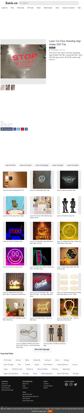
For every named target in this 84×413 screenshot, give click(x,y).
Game (36, 364)
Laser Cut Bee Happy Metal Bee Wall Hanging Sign (68, 268)
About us (25, 384)
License (46, 384)
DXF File (52, 48)
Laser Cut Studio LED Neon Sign (12, 241)
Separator (66, 369)
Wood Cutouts (48, 8)
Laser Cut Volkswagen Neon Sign (40, 190)
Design (66, 360)
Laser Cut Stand (72, 165)
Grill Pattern (48, 364)
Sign (2, 122)
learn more (42, 411)
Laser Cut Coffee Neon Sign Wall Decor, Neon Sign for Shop (41, 242)
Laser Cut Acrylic (26, 165)
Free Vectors (6, 388)
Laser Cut (4, 8)
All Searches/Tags (7, 390)
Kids (79, 8)
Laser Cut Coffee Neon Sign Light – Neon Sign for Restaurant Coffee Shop (14, 293)
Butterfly (36, 360)
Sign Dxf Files (10, 165)
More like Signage (42, 349)
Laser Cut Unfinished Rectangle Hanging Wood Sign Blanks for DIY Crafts (69, 293)
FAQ (24, 386)
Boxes (39, 8)
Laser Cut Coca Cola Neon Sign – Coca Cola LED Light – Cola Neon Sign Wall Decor (41, 294)
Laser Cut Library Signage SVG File (13, 190)
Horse (75, 364)
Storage (26, 373)
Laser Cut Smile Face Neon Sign (12, 267)
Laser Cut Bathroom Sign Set (65, 216)
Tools (12, 8)
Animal (18, 360)
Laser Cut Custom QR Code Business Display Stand (41, 217)
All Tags (76, 373)
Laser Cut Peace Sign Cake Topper (13, 216)
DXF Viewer (26, 398)
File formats (20, 8)
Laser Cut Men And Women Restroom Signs (54, 344)
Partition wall (17, 369)
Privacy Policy (48, 386)
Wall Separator (47, 373)
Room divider (42, 369)
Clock (57, 360)
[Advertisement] (42, 24)
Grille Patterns (62, 364)
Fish (19, 364)
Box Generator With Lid (30, 396)
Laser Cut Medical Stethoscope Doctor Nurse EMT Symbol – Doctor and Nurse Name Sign (28, 345)
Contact (25, 388)
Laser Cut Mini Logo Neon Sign (66, 190)
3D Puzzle (30, 8)
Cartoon (48, 360)
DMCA (46, 388)
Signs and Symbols (11, 373)
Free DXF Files (6, 386)
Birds (27, 360)
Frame (27, 364)
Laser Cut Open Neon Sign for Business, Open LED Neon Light (42, 268)
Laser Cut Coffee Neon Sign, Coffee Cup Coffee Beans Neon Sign (69, 242)
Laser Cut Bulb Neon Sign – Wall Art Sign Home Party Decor (67, 319)
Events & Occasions (68, 8)
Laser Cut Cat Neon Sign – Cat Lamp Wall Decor (41, 319)
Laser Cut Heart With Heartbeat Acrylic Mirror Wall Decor (14, 319)
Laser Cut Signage (42, 165)
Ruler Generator (28, 401)
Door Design (9, 364)
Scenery (55, 369)
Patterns (29, 369)
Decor (57, 8)
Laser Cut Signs (57, 165)
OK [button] (50, 411)
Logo (6, 369)
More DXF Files (63, 373)
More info (62, 50)
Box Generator (27, 394)
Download (8, 129)
